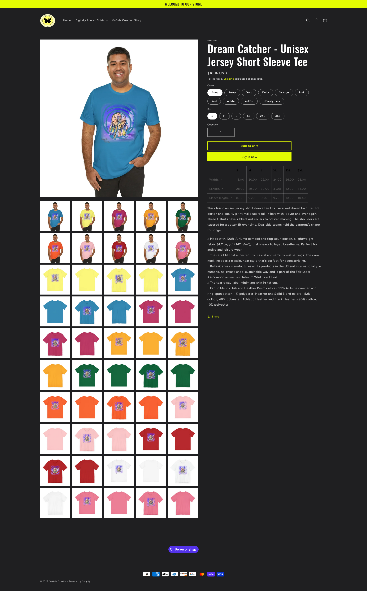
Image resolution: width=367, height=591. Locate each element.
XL (248, 116)
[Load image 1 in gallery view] (55, 216)
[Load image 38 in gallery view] (119, 439)
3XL (277, 116)
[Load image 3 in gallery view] (119, 216)
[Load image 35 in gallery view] (183, 407)
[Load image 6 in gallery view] (55, 248)
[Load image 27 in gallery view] (87, 375)
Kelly (265, 92)
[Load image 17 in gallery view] (87, 311)
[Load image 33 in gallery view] (119, 407)
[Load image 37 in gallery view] (87, 439)
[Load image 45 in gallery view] (183, 471)
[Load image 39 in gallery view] (151, 439)
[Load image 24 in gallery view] (151, 343)
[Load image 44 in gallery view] (151, 471)
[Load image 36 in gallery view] (55, 439)
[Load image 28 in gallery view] (119, 375)
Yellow (249, 101)
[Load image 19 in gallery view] (151, 311)
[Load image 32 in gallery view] (87, 407)
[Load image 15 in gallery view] (183, 280)
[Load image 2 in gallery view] (87, 216)
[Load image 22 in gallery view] (87, 343)
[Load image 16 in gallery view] (55, 311)
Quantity (212, 124)
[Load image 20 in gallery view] (183, 311)
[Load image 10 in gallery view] (183, 248)
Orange (284, 92)
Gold (249, 92)
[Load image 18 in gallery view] (119, 311)
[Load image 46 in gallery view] (55, 503)
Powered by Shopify (80, 581)
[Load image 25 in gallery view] (183, 343)
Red (214, 101)
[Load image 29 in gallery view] (151, 375)
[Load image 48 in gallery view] (119, 503)
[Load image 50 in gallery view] (183, 503)
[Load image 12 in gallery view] (87, 280)
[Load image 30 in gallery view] (183, 375)
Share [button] (215, 316)
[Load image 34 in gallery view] (151, 407)
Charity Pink (272, 101)
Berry (232, 92)
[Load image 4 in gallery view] (151, 216)
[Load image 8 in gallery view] (119, 248)
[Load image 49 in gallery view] (151, 503)
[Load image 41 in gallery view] (55, 471)
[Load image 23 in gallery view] (119, 343)
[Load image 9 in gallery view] (151, 248)
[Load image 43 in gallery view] (119, 471)
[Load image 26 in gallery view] (55, 375)
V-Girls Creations (59, 581)
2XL (262, 116)
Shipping (229, 79)
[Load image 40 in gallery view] (183, 439)
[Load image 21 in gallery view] (55, 343)
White (231, 101)
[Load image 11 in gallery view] (55, 280)
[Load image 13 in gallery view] (119, 280)
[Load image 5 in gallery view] (183, 216)
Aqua (214, 92)
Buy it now (249, 157)
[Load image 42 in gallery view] (87, 471)
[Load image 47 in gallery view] (87, 503)
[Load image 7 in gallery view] (87, 248)
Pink (302, 92)
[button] (91, 20)
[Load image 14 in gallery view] (151, 280)
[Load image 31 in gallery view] (55, 407)
